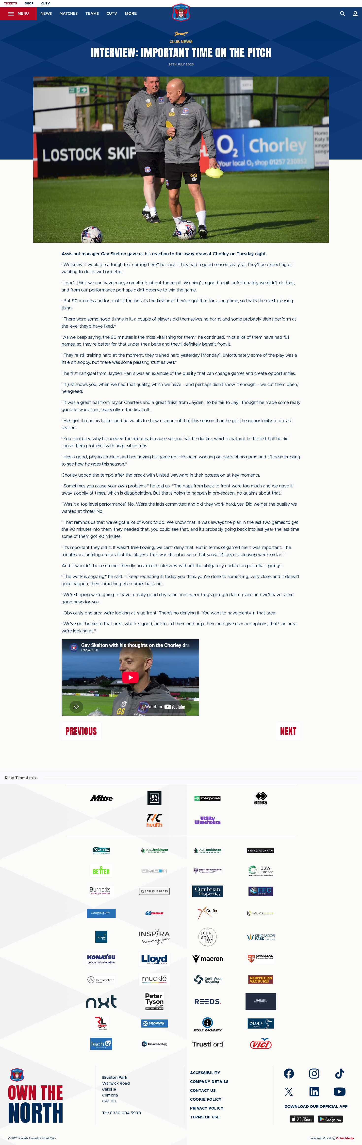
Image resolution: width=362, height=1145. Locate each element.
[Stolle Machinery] (207, 1023)
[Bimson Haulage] (154, 871)
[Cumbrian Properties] (207, 891)
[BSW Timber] (261, 871)
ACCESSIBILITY (205, 1073)
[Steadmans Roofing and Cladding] (154, 1023)
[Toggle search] (342, 13)
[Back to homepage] (181, 12)
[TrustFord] (207, 1044)
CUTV (45, 3)
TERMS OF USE (205, 1117)
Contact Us (203, 1091)
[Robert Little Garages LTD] (101, 1023)
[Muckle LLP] (154, 979)
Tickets (10, 3)
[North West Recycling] (207, 979)
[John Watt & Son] (207, 937)
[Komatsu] (101, 959)
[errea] (261, 798)
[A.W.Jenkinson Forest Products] (207, 850)
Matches (69, 14)
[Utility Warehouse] (207, 820)
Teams (92, 14)
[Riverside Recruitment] (261, 1001)
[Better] (101, 871)
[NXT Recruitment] (101, 1001)
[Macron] (207, 959)
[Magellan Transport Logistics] (261, 959)
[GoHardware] (154, 913)
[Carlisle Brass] (154, 891)
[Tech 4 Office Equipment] (101, 1044)
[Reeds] (207, 1001)
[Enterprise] (207, 798)
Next (288, 731)
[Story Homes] (261, 1023)
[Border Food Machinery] (207, 871)
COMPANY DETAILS (209, 1082)
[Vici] (261, 1044)
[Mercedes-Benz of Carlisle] (101, 979)
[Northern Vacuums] (261, 979)
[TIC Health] (154, 820)
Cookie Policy (206, 1099)
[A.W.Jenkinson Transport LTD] (154, 850)
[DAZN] (154, 798)
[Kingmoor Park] (261, 937)
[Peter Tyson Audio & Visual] (154, 1001)
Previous (81, 731)
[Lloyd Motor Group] (154, 959)
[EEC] (261, 891)
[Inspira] (154, 937)
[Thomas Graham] (154, 1044)
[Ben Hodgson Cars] (261, 850)
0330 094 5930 (121, 1113)
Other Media (345, 1138)
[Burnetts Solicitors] (101, 891)
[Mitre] (101, 798)
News (46, 14)
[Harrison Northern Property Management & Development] (261, 913)
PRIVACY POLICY (206, 1108)
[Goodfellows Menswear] (101, 913)
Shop (29, 3)
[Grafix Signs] (207, 913)
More (131, 14)
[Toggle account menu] (355, 13)
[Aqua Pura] (101, 850)
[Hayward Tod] (101, 937)
